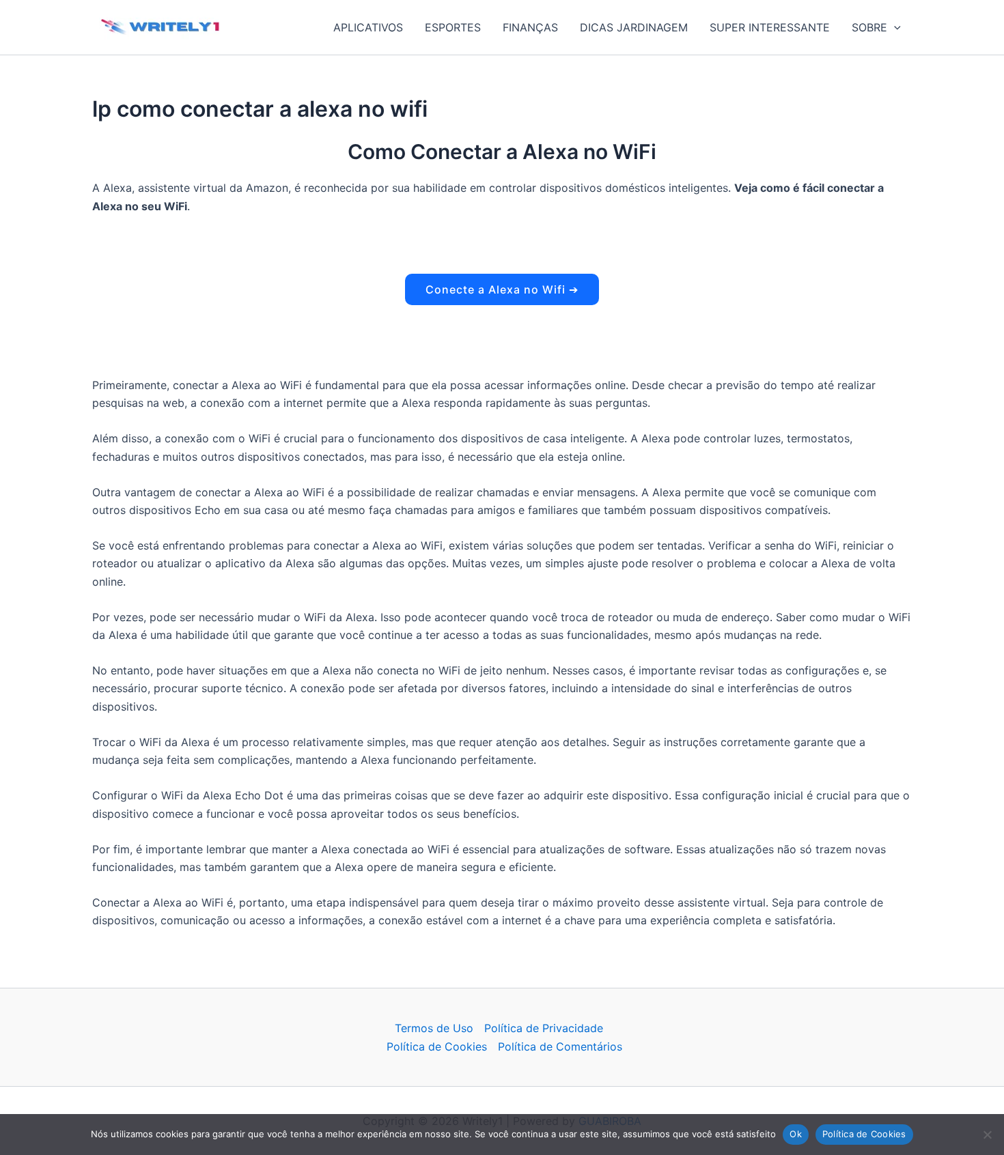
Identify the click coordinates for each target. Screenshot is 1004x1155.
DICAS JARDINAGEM (634, 27)
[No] (987, 1134)
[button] (894, 27)
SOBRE (869, 27)
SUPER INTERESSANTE (770, 27)
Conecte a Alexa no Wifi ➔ (502, 289)
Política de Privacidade (543, 1028)
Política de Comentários (560, 1046)
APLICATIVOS (368, 27)
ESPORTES (453, 27)
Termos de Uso (434, 1028)
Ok (796, 1133)
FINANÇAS (530, 27)
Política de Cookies (437, 1046)
